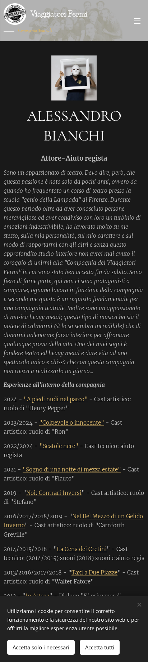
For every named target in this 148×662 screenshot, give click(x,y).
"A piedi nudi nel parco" (56, 399)
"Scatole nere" (59, 446)
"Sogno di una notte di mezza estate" (72, 469)
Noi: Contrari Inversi (54, 492)
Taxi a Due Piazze (94, 572)
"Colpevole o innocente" (71, 422)
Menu (137, 20)
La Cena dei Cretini (82, 549)
